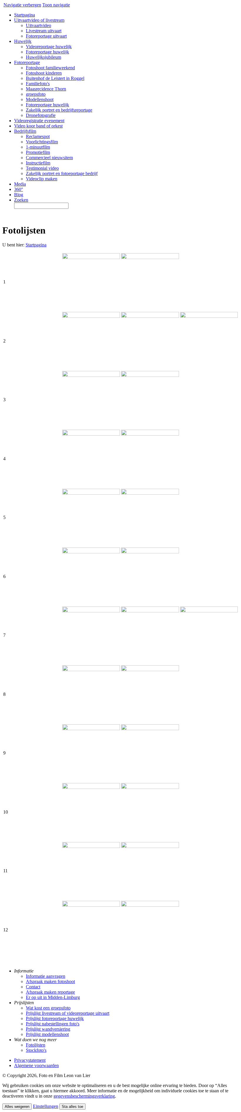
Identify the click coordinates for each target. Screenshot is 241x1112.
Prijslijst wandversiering (48, 1029)
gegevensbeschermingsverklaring (84, 1095)
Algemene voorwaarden (36, 1065)
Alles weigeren (17, 1106)
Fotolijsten (35, 1044)
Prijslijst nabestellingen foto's (52, 1023)
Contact (33, 986)
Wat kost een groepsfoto (48, 1007)
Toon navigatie (56, 4)
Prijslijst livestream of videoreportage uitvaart (67, 1013)
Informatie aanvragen (45, 976)
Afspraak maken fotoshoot (50, 981)
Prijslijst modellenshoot (47, 1034)
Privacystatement (30, 1060)
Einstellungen (45, 1106)
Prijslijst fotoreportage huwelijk (55, 1018)
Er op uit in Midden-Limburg (53, 997)
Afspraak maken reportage (50, 992)
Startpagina (36, 244)
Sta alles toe (72, 1106)
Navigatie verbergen (22, 4)
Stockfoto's (36, 1050)
